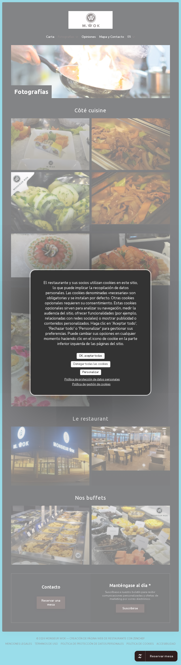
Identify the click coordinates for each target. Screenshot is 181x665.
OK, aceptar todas (90, 356)
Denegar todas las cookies (90, 364)
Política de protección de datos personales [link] (92, 379)
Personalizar (90, 372)
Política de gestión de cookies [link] (91, 384)
